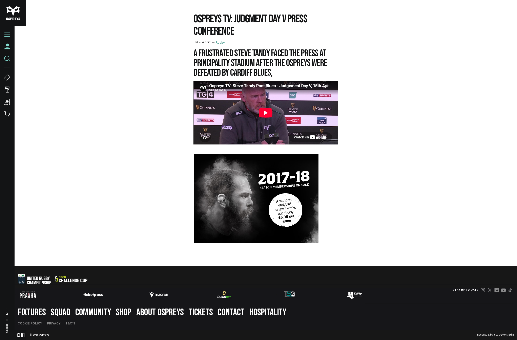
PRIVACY (54, 323)
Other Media (506, 335)
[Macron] (159, 294)
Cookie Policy (30, 323)
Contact (231, 312)
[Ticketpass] (93, 295)
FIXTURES (32, 312)
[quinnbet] (224, 294)
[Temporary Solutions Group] (289, 295)
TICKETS (201, 312)
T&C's (70, 323)
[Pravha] (28, 295)
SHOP (123, 312)
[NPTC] (355, 294)
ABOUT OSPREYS (160, 312)
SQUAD (60, 312)
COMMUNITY (93, 312)
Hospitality (267, 312)
